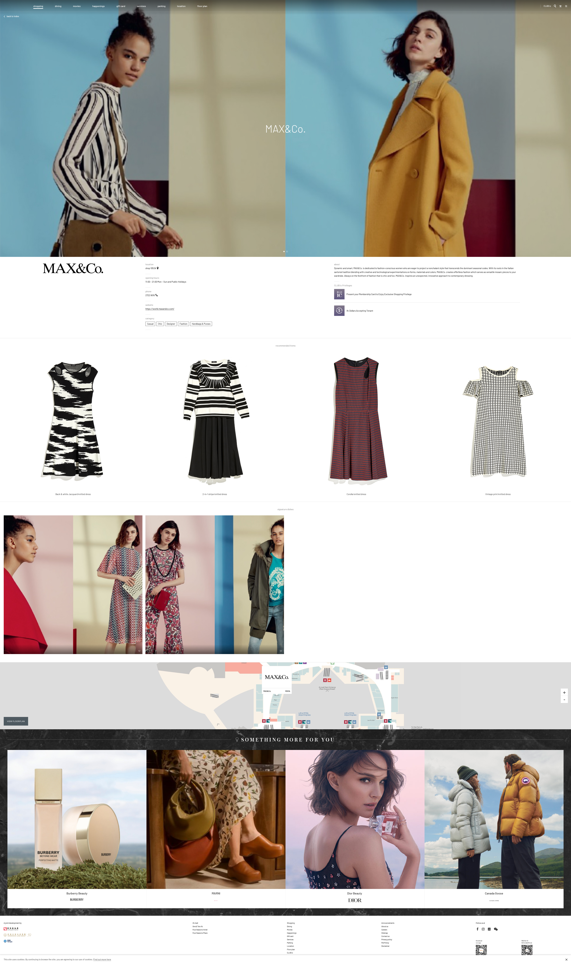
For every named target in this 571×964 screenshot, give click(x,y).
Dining (58, 6)
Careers (384, 930)
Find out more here (102, 959)
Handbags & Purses (201, 323)
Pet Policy (385, 943)
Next (567, 128)
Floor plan (202, 6)
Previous (4, 128)
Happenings (98, 6)
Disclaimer (385, 946)
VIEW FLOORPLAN (16, 721)
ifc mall (195, 923)
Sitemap (384, 933)
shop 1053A (150, 268)
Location (181, 6)
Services (141, 6)
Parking (162, 6)
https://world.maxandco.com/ (159, 308)
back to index (13, 16)
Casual (150, 323)
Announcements (387, 923)
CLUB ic (547, 6)
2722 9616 (150, 295)
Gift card (120, 6)
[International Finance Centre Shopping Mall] (13, 7)
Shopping (38, 6)
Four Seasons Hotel (200, 930)
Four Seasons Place (200, 933)
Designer (171, 323)
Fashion (183, 323)
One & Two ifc (198, 926)
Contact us (385, 936)
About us (384, 926)
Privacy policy (386, 939)
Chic (160, 323)
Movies (77, 6)
